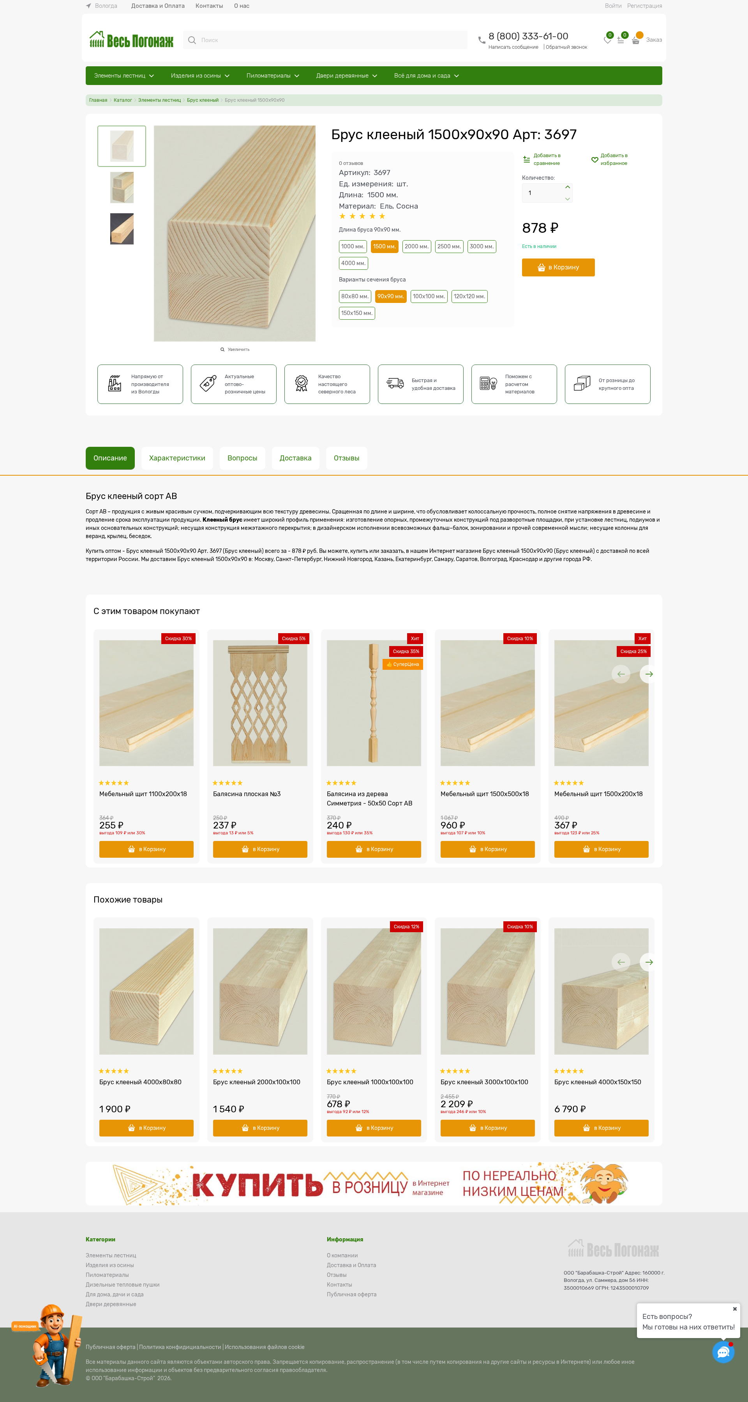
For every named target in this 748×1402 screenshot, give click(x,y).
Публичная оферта (111, 1347)
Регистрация (644, 6)
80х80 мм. (355, 296)
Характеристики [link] (177, 458)
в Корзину (564, 267)
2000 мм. (417, 246)
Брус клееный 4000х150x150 (597, 1082)
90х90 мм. (391, 296)
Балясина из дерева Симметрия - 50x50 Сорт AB (370, 799)
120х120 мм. (469, 296)
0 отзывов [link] (351, 163)
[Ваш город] (735, 1309)
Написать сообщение (513, 47)
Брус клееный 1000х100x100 (370, 1082)
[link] (101, 6)
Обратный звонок (566, 47)
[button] (567, 188)
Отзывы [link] (347, 458)
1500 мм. (384, 246)
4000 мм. (353, 263)
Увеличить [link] (238, 349)
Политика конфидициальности (180, 1347)
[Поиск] (192, 40)
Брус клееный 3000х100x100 (484, 1082)
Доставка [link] (296, 458)
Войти (613, 6)
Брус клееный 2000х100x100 (256, 1082)
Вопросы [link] (243, 458)
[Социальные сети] (723, 1352)
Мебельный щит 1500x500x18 (485, 794)
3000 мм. (482, 246)
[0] (608, 43)
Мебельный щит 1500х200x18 (598, 794)
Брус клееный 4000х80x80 (140, 1082)
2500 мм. (449, 246)
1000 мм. (353, 246)
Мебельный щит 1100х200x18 (143, 794)
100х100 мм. (429, 296)
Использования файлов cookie (265, 1347)
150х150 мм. (357, 313)
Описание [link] (110, 458)
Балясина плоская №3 (247, 794)
